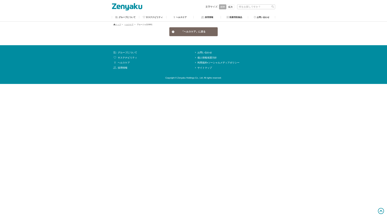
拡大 (230, 7)
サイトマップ (204, 67)
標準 (222, 7)
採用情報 (122, 67)
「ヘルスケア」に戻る (193, 31)
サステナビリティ (127, 57)
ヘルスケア (128, 25)
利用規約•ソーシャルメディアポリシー (218, 62)
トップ (118, 25)
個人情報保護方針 (207, 57)
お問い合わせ (204, 52)
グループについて (127, 52)
